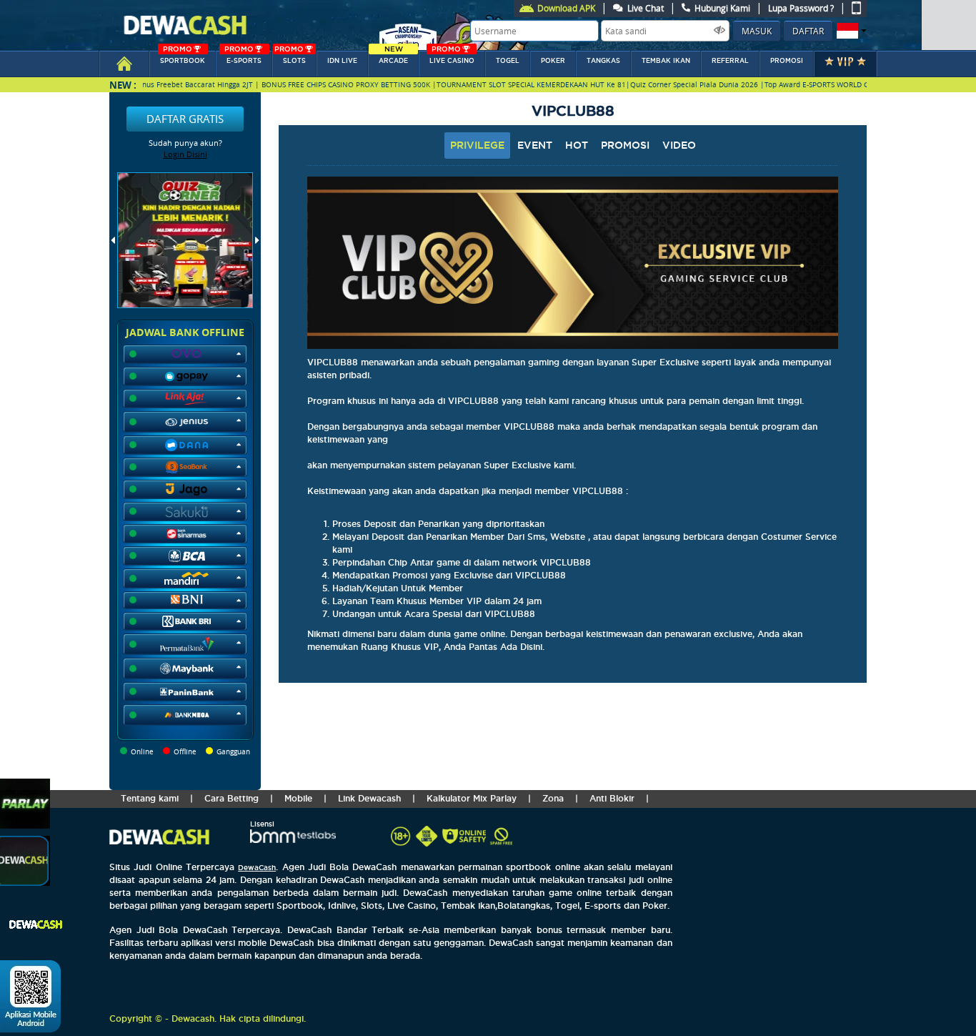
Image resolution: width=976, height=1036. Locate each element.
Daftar (808, 30)
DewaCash (257, 868)
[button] (850, 30)
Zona (553, 798)
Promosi (786, 60)
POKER (553, 60)
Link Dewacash (369, 798)
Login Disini (185, 154)
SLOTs (290, 57)
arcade (393, 57)
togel (507, 60)
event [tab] (534, 145)
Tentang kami (150, 798)
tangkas (603, 60)
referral (730, 60)
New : (122, 85)
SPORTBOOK (182, 57)
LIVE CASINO (451, 57)
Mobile (298, 798)
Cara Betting (231, 798)
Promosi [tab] (625, 145)
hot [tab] (576, 145)
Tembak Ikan (666, 60)
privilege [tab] (477, 145)
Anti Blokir (611, 798)
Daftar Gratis (185, 119)
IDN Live (342, 60)
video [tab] (679, 145)
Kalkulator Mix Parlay (472, 798)
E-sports (243, 57)
